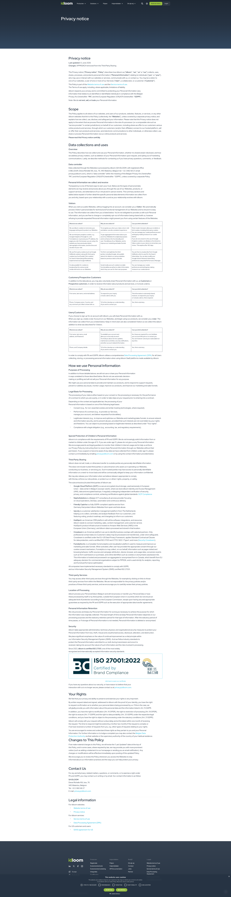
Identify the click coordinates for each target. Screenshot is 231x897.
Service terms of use (119, 84)
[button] (73, 872)
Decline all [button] (121, 890)
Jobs (129, 869)
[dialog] (115, 886)
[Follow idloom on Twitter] (74, 866)
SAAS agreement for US (83, 830)
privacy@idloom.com (104, 454)
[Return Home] (67, 3)
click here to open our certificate (115, 681)
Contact (130, 866)
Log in (166, 3)
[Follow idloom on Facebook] (78, 866)
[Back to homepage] (76, 861)
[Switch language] (147, 3)
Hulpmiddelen (114, 866)
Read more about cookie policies (125, 881)
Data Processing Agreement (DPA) (138, 355)
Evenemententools (96, 866)
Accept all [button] (109, 890)
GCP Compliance (145, 494)
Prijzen (105, 4)
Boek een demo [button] (155, 3)
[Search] (142, 3)
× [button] (229, 876)
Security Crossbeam (147, 540)
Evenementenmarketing (98, 869)
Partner (130, 872)
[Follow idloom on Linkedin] (70, 866)
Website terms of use (95, 84)
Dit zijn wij (131, 863)
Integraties (93, 872)
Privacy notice (79, 812)
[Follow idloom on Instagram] (82, 866)
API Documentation (116, 869)
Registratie (93, 863)
